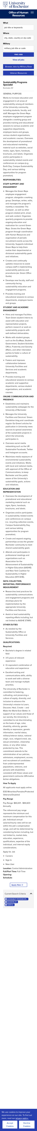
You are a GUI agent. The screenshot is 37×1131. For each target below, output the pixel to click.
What (5, 22)
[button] (18, 894)
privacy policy (22, 1118)
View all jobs (18, 59)
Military (6, 43)
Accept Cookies (10, 1124)
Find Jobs (18, 54)
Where (6, 33)
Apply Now (16, 885)
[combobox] (18, 25)
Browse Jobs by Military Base (18, 66)
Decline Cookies (26, 1124)
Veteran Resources (18, 73)
